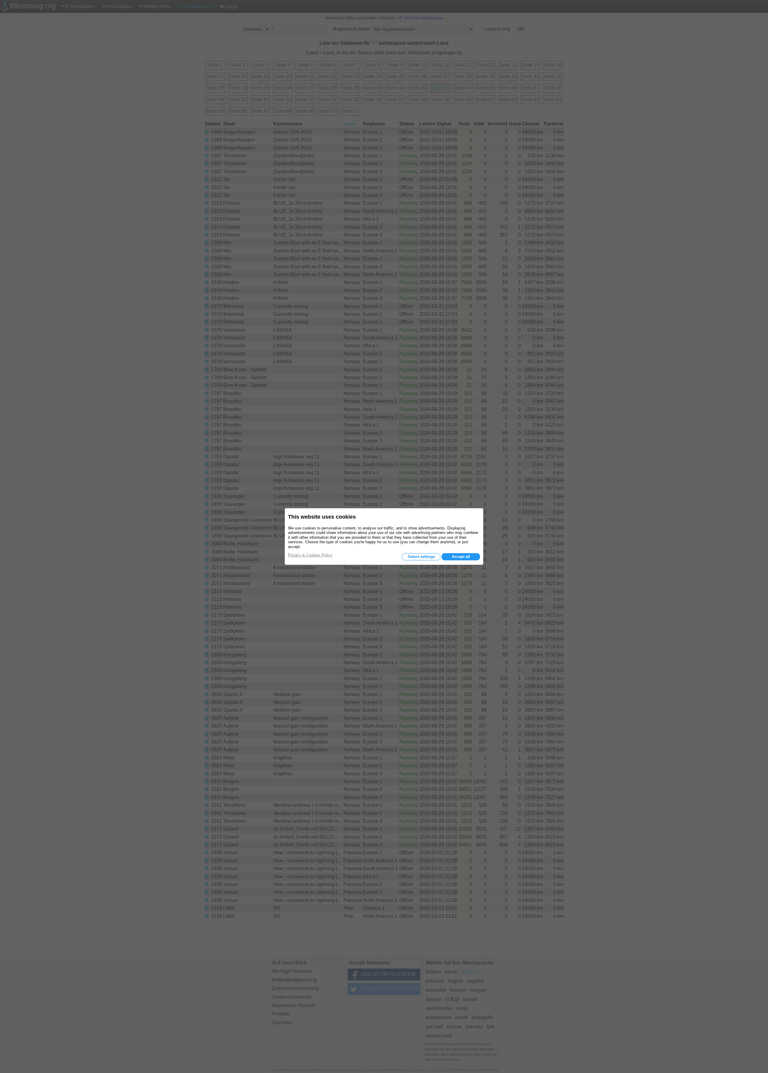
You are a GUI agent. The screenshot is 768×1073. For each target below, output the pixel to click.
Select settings (421, 556)
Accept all (461, 556)
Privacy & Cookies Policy (310, 555)
